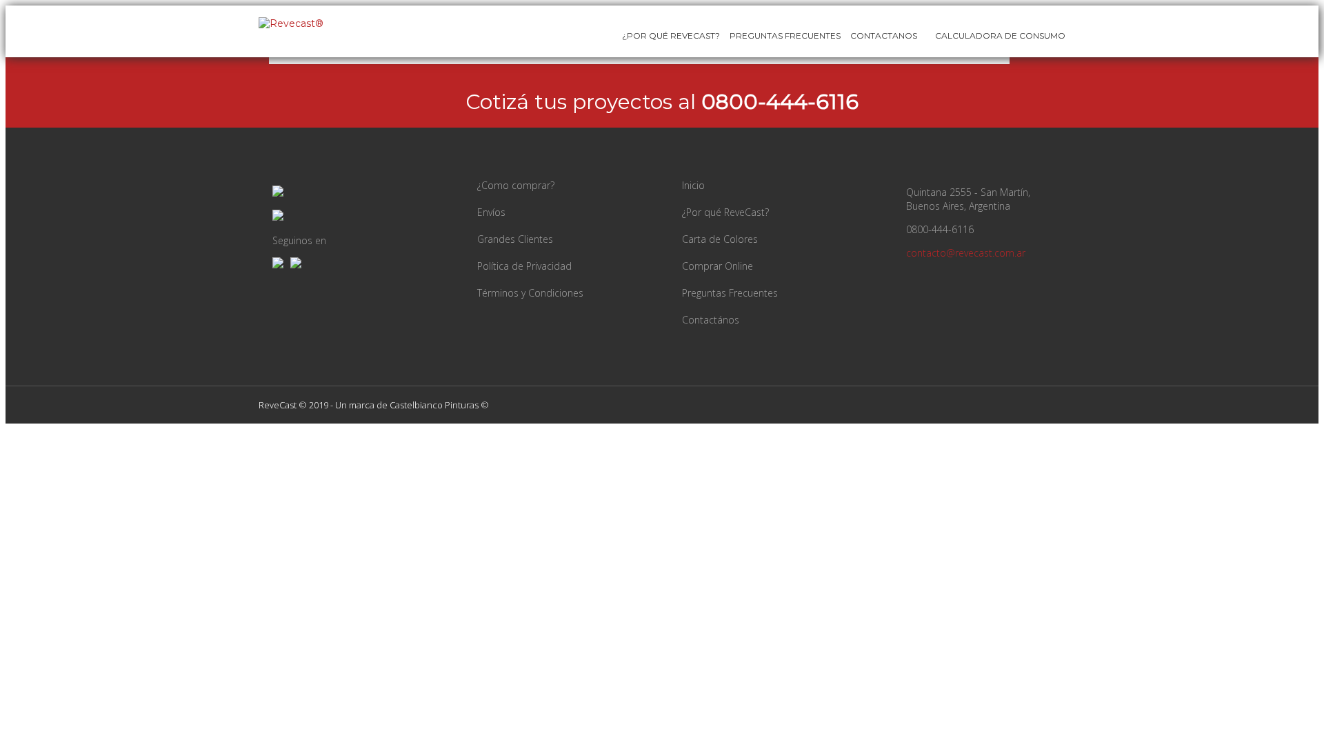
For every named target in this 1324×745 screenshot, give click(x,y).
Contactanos (883, 35)
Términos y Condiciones (530, 292)
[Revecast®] (291, 23)
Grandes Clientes (515, 239)
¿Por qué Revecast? (671, 35)
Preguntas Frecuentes (785, 35)
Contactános (710, 319)
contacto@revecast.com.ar (965, 252)
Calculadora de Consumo (999, 35)
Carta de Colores (720, 239)
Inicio (693, 185)
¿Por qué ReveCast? (725, 212)
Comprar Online (717, 265)
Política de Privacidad (524, 265)
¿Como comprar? (515, 185)
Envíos (491, 212)
